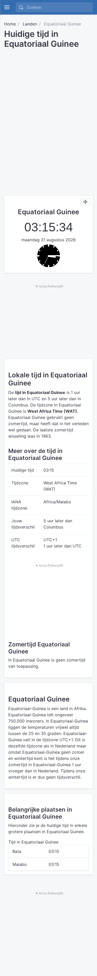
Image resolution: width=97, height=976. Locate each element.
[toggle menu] (6, 7)
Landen (30, 23)
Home (10, 23)
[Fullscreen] (85, 201)
